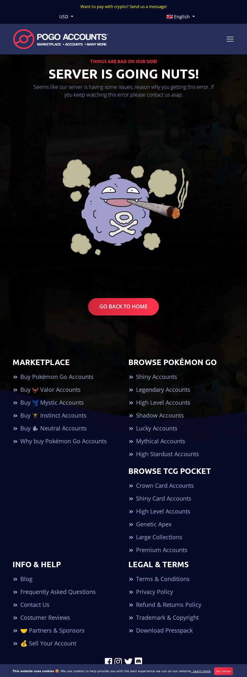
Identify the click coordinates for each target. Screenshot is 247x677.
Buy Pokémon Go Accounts (56, 377)
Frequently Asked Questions (57, 592)
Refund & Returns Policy (167, 604)
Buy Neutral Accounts (53, 428)
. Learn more (201, 671)
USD (64, 17)
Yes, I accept (223, 671)
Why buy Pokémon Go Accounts (63, 441)
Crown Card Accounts (164, 485)
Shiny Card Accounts (162, 498)
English (182, 17)
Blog (25, 579)
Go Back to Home (123, 306)
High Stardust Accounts (166, 454)
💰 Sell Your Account (47, 643)
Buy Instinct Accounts (53, 415)
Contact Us (34, 604)
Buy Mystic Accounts (51, 402)
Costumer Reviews (44, 617)
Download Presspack (163, 630)
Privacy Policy (153, 592)
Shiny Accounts (155, 377)
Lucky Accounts (156, 428)
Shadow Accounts (159, 415)
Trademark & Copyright (166, 617)
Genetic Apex (152, 524)
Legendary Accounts (162, 389)
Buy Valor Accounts (50, 389)
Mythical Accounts (159, 441)
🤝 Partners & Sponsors (52, 630)
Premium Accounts (161, 550)
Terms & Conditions (162, 579)
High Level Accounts (162, 402)
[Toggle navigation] (230, 39)
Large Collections (158, 537)
